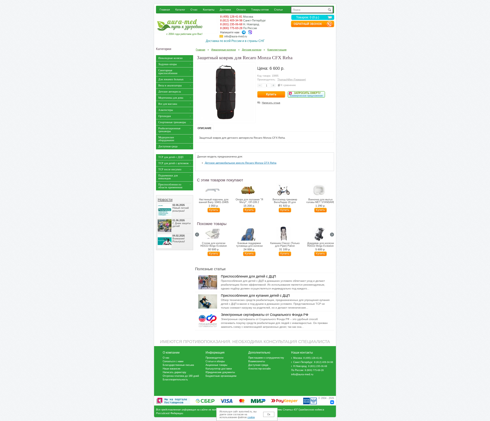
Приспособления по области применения (170, 186)
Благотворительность (175, 379)
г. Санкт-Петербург (302, 362)
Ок (268, 414)
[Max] (250, 32)
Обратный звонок (308, 24)
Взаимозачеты (256, 361)
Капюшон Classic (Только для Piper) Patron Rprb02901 (285, 246)
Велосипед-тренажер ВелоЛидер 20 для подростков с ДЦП (285, 202)
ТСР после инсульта (169, 169)
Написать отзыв (271, 102)
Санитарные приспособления (167, 72)
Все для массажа (167, 103)
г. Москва (296, 357)
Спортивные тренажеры (172, 122)
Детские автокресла (169, 91)
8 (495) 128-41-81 (231, 16)
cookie (251, 417)
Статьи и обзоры (215, 361)
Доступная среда (167, 146)
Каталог (180, 9)
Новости (165, 199)
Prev (197, 235)
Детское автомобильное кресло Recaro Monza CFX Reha (240, 162)
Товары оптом (260, 9)
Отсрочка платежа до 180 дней (181, 375)
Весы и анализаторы (170, 85)
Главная (165, 9)
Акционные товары (216, 365)
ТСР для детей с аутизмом (173, 163)
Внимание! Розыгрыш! (178, 238)
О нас (194, 9)
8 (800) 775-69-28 (231, 28)
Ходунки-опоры (167, 64)
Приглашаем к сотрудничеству (266, 357)
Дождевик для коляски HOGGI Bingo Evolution (320, 244)
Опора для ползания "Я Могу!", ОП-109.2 (249, 201)
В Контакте (332, 402)
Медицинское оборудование (166, 139)
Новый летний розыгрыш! (180, 208)
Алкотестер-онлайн (259, 368)
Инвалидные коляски (170, 58)
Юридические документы (220, 372)
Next (332, 235)
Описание (205, 128)
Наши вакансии (171, 368)
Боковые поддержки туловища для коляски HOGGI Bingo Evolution (249, 246)
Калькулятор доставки (219, 368)
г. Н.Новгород (299, 366)
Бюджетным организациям (221, 375)
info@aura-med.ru (235, 36)
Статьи (278, 9)
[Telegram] (244, 32)
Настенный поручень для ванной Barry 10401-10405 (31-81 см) (214, 202)
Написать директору (174, 372)
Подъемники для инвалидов (168, 177)
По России (297, 370)
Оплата (241, 9)
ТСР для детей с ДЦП (170, 157)
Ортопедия (164, 116)
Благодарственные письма (178, 365)
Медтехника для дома (170, 97)
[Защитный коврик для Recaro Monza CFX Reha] (225, 120)
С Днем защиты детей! (181, 223)
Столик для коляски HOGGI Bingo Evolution (213, 244)
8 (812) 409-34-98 (231, 20)
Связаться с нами (173, 361)
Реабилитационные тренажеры (169, 130)
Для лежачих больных (171, 79)
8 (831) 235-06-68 (231, 24)
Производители (214, 357)
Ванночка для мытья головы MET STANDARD (320, 201)
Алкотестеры (165, 110)
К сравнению (288, 85)
